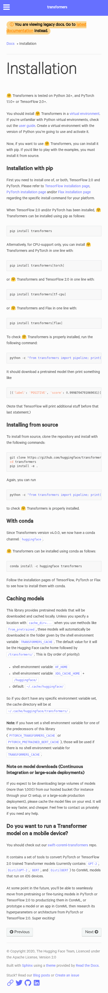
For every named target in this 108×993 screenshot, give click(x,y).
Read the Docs (87, 966)
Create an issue (67, 976)
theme (51, 966)
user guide (27, 126)
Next (90, 932)
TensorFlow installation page (67, 187)
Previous (21, 932)
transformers (57, 8)
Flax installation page (74, 193)
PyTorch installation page (26, 193)
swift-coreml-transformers (68, 846)
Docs (11, 44)
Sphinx (27, 966)
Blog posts (41, 976)
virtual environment (84, 114)
